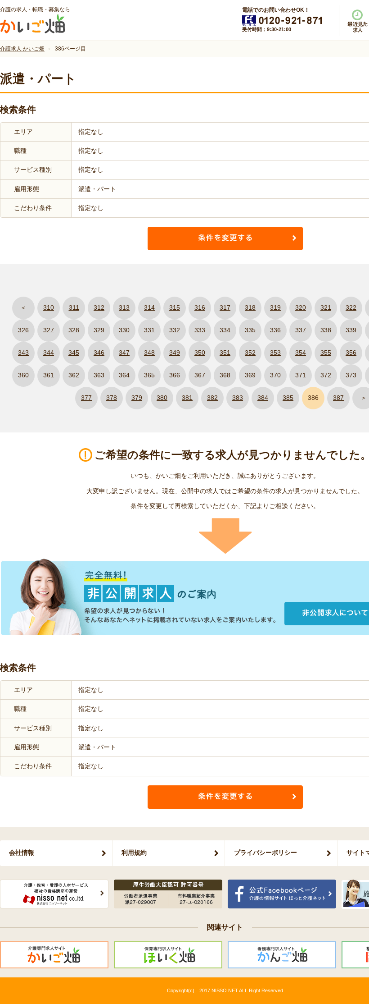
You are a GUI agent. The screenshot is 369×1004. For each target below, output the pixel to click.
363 (99, 375)
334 (225, 330)
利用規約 (134, 852)
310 (48, 307)
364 (124, 375)
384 (262, 397)
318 (250, 307)
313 (124, 307)
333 (199, 330)
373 (351, 375)
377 (86, 397)
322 (351, 307)
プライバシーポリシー (265, 852)
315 (174, 307)
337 (300, 330)
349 (174, 352)
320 (300, 307)
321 (325, 307)
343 (23, 352)
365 (149, 375)
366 (174, 375)
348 (149, 352)
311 (74, 307)
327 (48, 330)
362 (73, 375)
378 (111, 397)
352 (250, 352)
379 (136, 397)
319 (275, 307)
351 (225, 352)
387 (338, 397)
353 (275, 352)
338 (325, 330)
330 (124, 330)
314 (149, 307)
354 (300, 352)
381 (187, 397)
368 (225, 375)
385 (288, 397)
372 (325, 375)
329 (99, 330)
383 (237, 397)
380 (162, 397)
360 (23, 375)
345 (73, 352)
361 (48, 375)
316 (199, 307)
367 (199, 375)
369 (250, 375)
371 (300, 375)
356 (351, 352)
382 (212, 397)
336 (275, 330)
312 (99, 307)
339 (351, 330)
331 (149, 330)
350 (199, 352)
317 (225, 307)
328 (73, 330)
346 (99, 352)
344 (48, 352)
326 (23, 330)
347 (124, 352)
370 (275, 375)
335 (250, 330)
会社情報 (21, 852)
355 (325, 352)
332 (174, 330)
